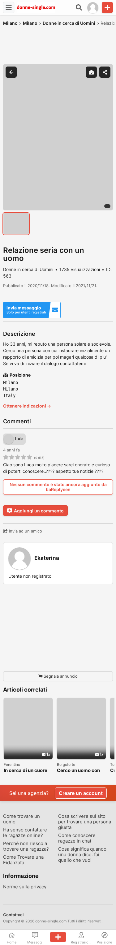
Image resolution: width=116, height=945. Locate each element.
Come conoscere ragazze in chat (77, 838)
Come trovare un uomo (21, 819)
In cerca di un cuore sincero (25, 770)
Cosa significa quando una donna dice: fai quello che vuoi (82, 854)
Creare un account (81, 793)
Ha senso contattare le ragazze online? (25, 832)
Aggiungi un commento (39, 510)
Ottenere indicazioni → (27, 405)
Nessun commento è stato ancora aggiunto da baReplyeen (58, 487)
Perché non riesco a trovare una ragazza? (26, 846)
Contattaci (13, 914)
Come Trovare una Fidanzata (23, 859)
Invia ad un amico (25, 531)
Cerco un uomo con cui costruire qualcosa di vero (78, 770)
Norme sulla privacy (24, 887)
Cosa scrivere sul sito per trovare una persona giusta (84, 821)
